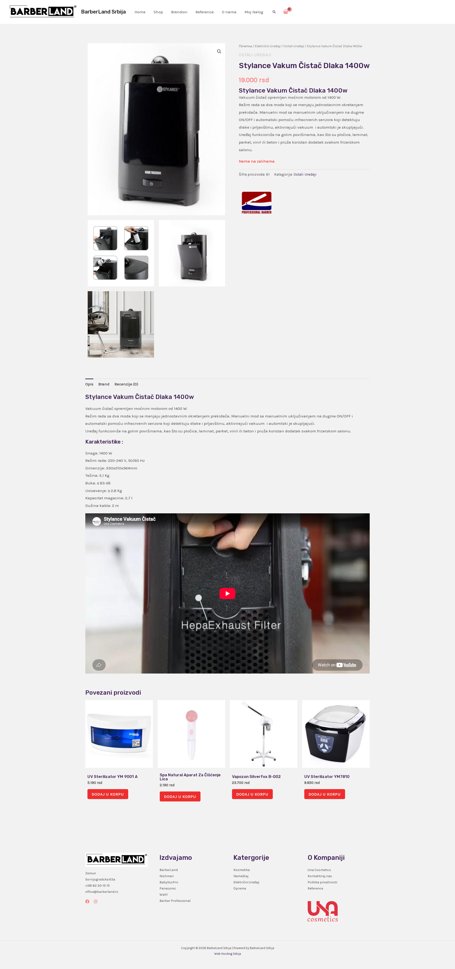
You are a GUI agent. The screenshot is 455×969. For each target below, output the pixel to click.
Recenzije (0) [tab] (126, 384)
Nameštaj (240, 876)
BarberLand (168, 870)
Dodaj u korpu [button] (108, 794)
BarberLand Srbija (103, 12)
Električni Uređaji (268, 46)
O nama (229, 11)
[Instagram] (96, 901)
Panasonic (167, 888)
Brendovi (179, 11)
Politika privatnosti (322, 882)
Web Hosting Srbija (227, 953)
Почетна (245, 46)
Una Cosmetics (319, 870)
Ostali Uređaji (293, 46)
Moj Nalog (254, 11)
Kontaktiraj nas (320, 876)
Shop (158, 11)
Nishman (166, 876)
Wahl (163, 895)
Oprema (239, 888)
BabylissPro (168, 882)
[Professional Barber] (256, 202)
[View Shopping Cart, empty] (285, 12)
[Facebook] (87, 901)
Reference (205, 11)
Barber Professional (175, 901)
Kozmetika (241, 870)
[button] (274, 12)
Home (140, 11)
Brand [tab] (103, 384)
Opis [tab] (89, 384)
